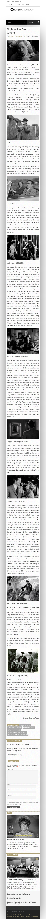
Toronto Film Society (16, 36)
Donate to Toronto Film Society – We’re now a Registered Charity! (22, 903)
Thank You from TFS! (15, 840)
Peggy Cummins (13, 735)
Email (9, 790)
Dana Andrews (25, 725)
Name (9, 784)
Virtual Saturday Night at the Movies (21, 880)
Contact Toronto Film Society (18, 5)
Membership (34, 916)
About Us (28, 916)
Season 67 (24, 735)
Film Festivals (20, 916)
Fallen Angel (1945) (14, 755)
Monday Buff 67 (28, 727)
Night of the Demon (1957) (17, 732)
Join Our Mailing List (14, 898)
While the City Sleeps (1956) (18, 745)
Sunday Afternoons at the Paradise (18, 894)
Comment (10, 769)
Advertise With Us (11, 916)
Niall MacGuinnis (14, 730)
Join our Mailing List (14, 1)
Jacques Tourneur (15, 727)
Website (9, 795)
